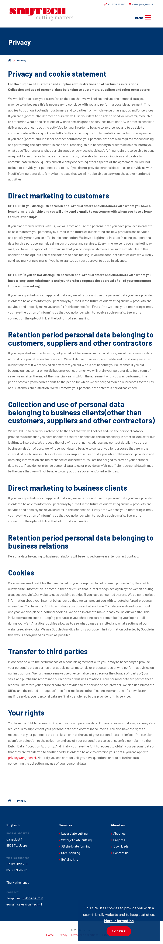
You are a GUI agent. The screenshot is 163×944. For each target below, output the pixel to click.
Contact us (121, 853)
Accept (119, 931)
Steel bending (70, 853)
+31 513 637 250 (116, 4)
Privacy (21, 60)
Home (50, 935)
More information (119, 920)
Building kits (69, 859)
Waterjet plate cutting (76, 840)
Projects (119, 840)
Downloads (121, 846)
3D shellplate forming (75, 846)
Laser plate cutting (74, 833)
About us (119, 833)
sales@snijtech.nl (142, 4)
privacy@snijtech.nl (22, 757)
